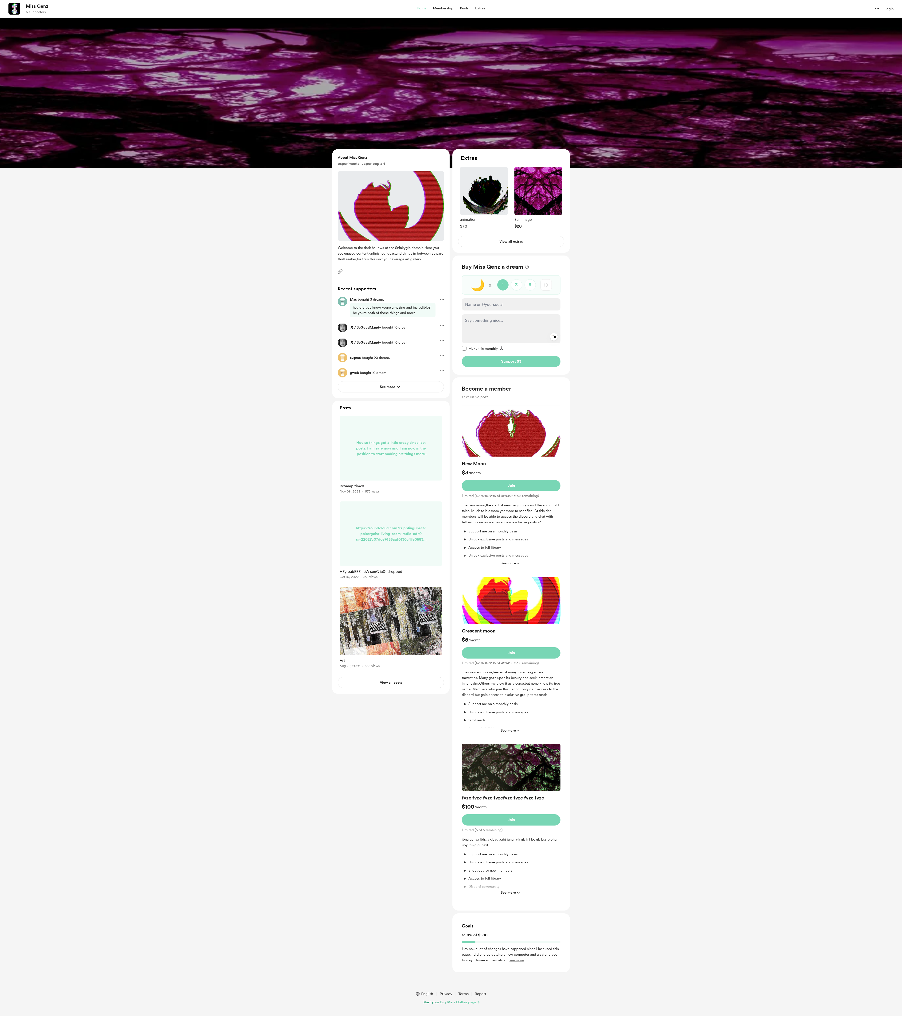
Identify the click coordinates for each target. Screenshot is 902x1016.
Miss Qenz (37, 6)
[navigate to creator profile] (14, 9)
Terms (463, 994)
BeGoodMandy (369, 327)
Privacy (446, 994)
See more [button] (508, 563)
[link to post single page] (391, 455)
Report (480, 994)
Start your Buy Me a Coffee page (449, 1002)
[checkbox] (480, 348)
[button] (421, 8)
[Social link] (340, 271)
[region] (511, 201)
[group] (484, 197)
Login (889, 9)
